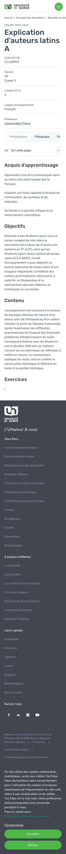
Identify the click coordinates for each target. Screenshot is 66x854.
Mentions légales (14, 742)
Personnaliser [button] (13, 825)
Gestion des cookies (16, 749)
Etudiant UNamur (16, 474)
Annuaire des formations (30, 17)
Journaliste (11, 537)
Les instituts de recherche (22, 583)
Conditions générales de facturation (26, 757)
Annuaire (10, 648)
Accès (8, 666)
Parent (9, 528)
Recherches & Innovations (22, 601)
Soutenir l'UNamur (17, 619)
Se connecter (13, 692)
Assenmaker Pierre (17, 123)
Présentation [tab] (18, 137)
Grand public (13, 545)
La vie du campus (16, 592)
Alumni (9, 510)
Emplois (9, 675)
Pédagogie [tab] (42, 137)
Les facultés (12, 574)
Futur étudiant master (19, 457)
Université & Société (18, 610)
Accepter (33, 834)
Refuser (33, 845)
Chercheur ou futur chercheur (24, 483)
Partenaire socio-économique (24, 501)
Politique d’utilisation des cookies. (27, 816)
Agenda (9, 657)
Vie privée (39, 742)
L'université (12, 566)
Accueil (8, 17)
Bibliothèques (13, 684)
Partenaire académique (20, 492)
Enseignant (12, 519)
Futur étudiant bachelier (20, 448)
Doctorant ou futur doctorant (24, 465)
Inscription (11, 639)
